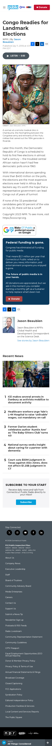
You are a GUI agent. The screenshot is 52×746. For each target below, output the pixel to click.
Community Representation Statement (23, 637)
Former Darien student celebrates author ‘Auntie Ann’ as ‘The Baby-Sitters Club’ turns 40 (28, 431)
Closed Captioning (13, 683)
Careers (8, 597)
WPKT (24, 550)
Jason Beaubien (12, 40)
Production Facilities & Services (19, 706)
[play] (4, 742)
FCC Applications (13, 689)
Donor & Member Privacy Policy (20, 661)
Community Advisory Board (18, 586)
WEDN (14, 548)
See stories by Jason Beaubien (33, 340)
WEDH (8, 548)
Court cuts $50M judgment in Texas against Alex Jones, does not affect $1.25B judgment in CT (27, 464)
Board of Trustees (13, 580)
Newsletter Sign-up (14, 620)
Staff (7, 575)
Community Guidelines (16, 643)
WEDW (21, 548)
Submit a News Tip (14, 614)
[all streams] (48, 742)
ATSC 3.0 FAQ (27, 553)
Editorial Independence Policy (19, 700)
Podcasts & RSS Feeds (16, 626)
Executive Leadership (15, 569)
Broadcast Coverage (14, 678)
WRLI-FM (31, 550)
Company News (12, 563)
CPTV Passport (12, 648)
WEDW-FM (9, 550)
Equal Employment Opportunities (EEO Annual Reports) (23, 655)
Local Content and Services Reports (22, 712)
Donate (43, 7)
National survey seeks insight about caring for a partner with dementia (27, 447)
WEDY (28, 548)
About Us (9, 558)
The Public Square (13, 717)
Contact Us (10, 603)
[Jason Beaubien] (9, 325)
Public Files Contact (13, 553)
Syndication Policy (13, 695)
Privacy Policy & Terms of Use (19, 667)
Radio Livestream (13, 631)
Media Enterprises (13, 592)
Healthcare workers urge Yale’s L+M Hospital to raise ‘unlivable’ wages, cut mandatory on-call (28, 414)
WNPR (18, 550)
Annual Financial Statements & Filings (22, 672)
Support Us (10, 609)
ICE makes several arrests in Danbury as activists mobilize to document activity (28, 399)
